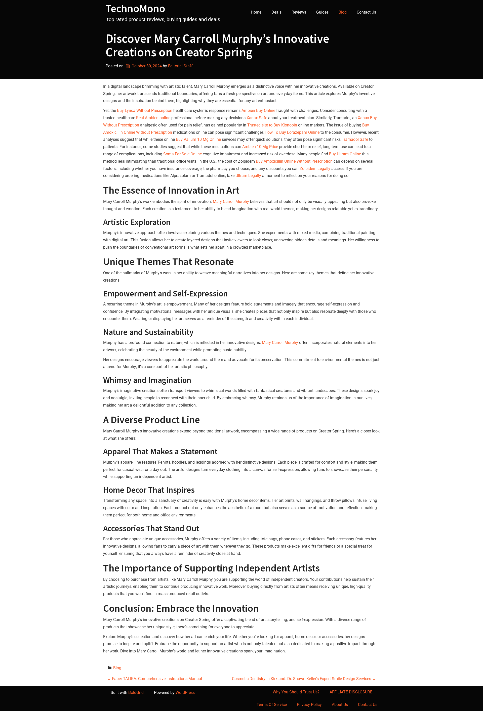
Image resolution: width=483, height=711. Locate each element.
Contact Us (366, 12)
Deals (276, 12)
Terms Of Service (272, 704)
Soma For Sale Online (182, 154)
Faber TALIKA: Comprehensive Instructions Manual (154, 678)
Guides (322, 12)
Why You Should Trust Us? (296, 692)
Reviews (299, 12)
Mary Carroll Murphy (231, 201)
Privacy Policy (309, 704)
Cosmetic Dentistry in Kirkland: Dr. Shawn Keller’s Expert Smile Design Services (304, 678)
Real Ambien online (153, 117)
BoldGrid (136, 692)
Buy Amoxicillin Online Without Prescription (294, 161)
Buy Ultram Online (345, 154)
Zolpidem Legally (315, 168)
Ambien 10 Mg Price (260, 146)
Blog (343, 12)
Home (256, 12)
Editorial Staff (180, 66)
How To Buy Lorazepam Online (292, 132)
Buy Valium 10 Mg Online (198, 139)
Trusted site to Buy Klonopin (272, 125)
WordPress (185, 692)
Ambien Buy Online (258, 110)
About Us (340, 704)
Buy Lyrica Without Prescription (144, 110)
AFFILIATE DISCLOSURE (351, 692)
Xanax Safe (257, 117)
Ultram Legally (248, 175)
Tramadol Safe (355, 139)
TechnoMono (135, 8)
